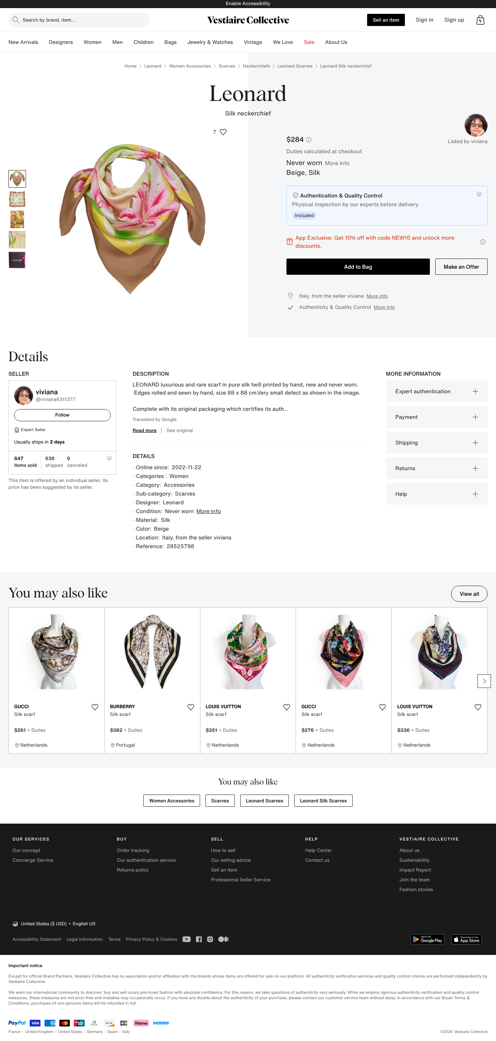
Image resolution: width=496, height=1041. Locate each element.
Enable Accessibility (248, 3)
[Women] (107, 42)
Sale (309, 42)
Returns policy (132, 870)
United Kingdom (39, 1031)
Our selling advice (231, 860)
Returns (405, 468)
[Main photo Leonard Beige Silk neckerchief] (17, 179)
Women (93, 42)
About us (409, 850)
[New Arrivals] (43, 42)
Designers (61, 42)
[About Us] (352, 42)
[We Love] (298, 42)
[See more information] (483, 242)
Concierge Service (32, 860)
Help (401, 494)
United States (70, 1031)
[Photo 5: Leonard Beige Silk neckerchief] (17, 260)
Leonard (152, 66)
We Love (283, 42)
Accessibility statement (36, 939)
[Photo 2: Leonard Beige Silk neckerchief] (17, 199)
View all (469, 594)
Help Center (318, 850)
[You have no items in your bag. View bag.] (480, 20)
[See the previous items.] (12, 681)
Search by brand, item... (49, 19)
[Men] (128, 42)
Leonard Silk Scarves (323, 800)
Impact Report (415, 870)
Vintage (253, 42)
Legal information (84, 939)
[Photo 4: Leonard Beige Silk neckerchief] (17, 239)
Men (117, 42)
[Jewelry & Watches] (238, 42)
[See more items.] (484, 681)
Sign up (454, 19)
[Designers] (78, 42)
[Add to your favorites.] (95, 707)
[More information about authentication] (479, 194)
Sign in (425, 19)
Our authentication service (146, 860)
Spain (113, 1031)
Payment (406, 417)
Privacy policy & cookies (151, 939)
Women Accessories (190, 66)
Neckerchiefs (256, 66)
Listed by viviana (468, 141)
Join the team (414, 879)
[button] (480, 20)
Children (144, 42)
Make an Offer (461, 267)
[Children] (159, 42)
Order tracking (133, 850)
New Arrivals (23, 42)
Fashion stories (416, 889)
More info (337, 163)
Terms (114, 939)
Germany (95, 1031)
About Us (336, 42)
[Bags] (182, 42)
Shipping (406, 442)
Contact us (317, 860)
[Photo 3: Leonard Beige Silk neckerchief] (17, 219)
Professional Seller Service (240, 879)
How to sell (223, 850)
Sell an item (386, 19)
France (14, 1031)
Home (131, 66)
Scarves (227, 66)
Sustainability (414, 860)
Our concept (26, 850)
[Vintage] (267, 42)
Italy (126, 1031)
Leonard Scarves (295, 66)
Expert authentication (423, 391)
